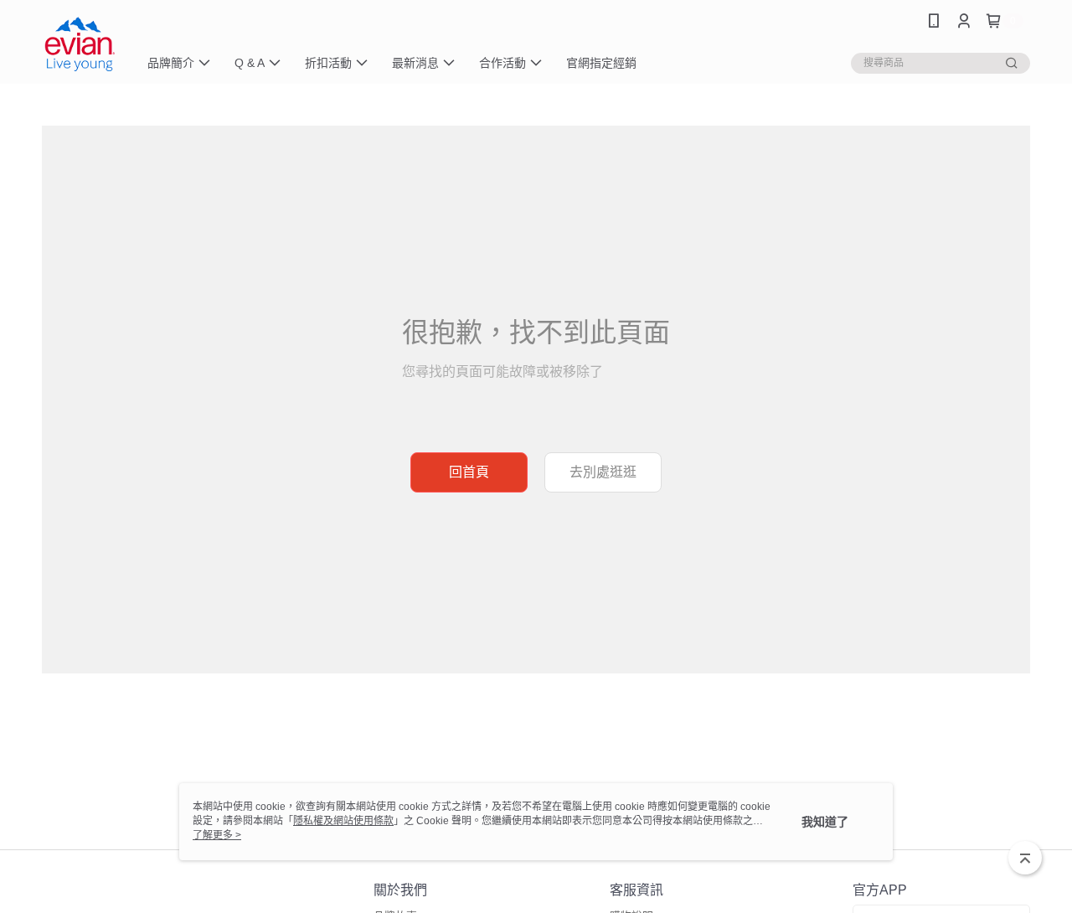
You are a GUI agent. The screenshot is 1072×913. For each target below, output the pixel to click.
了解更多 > (217, 835)
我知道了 (824, 821)
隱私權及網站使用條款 (343, 821)
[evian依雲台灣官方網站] (79, 44)
